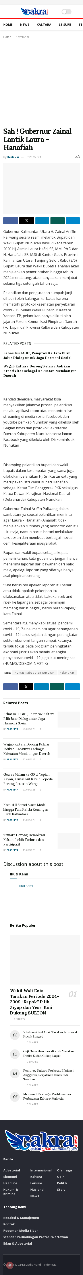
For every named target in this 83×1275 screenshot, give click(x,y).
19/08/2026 (28, 820)
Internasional (41, 1170)
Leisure (65, 24)
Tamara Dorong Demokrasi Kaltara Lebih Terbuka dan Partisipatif (24, 839)
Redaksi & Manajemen (21, 1218)
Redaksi (13, 157)
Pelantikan (67, 673)
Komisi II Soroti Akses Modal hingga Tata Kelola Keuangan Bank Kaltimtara (25, 809)
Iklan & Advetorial (17, 1243)
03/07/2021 (34, 157)
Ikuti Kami (19, 874)
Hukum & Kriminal (10, 1191)
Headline (10, 1183)
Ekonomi (10, 1177)
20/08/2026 (28, 729)
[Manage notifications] (9, 1265)
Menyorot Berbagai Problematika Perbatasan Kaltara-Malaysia (47, 1096)
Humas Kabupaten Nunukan (35, 673)
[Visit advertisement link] (41, 2)
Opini (61, 1177)
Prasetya (12, 729)
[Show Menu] (5, 11)
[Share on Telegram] (73, 220)
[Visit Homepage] (34, 11)
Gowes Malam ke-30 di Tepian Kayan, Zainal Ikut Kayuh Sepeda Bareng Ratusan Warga (28, 779)
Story (61, 1189)
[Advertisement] (41, 83)
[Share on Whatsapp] (57, 220)
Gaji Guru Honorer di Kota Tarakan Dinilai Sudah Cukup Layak (48, 1053)
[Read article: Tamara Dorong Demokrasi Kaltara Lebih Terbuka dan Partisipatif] (69, 841)
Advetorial (22, 37)
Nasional (37, 1189)
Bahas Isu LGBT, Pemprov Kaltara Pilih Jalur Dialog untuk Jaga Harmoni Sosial (28, 718)
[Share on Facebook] (10, 220)
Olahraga (64, 1170)
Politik (62, 1183)
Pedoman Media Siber (20, 1230)
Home (8, 24)
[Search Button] (78, 11)
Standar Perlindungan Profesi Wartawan (35, 1237)
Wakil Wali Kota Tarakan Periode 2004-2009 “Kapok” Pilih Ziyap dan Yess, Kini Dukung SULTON (34, 1002)
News (24, 24)
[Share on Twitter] (26, 220)
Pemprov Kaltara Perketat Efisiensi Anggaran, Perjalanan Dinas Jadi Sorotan (48, 1075)
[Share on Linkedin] (42, 220)
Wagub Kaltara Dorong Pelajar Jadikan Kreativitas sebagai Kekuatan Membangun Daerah (40, 371)
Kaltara (44, 24)
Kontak (9, 1224)
